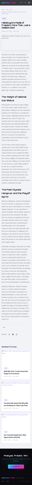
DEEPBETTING (9, 3)
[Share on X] (9, 334)
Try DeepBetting (15, 466)
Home (3, 9)
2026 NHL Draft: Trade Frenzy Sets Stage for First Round (16, 372)
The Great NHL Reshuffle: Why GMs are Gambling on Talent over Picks (16, 404)
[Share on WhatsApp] (16, 334)
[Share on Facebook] (13, 334)
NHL (11, 9)
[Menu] (29, 3)
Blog (7, 9)
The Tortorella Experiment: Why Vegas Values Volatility (15, 436)
